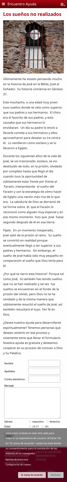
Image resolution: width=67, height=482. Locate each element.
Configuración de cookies (18, 464)
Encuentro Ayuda (21, 3)
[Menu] (5, 4)
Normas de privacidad (17, 459)
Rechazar (55, 474)
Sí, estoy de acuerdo (32, 474)
